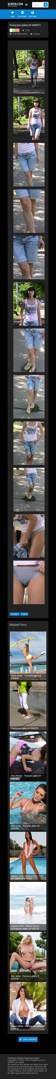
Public (24, 614)
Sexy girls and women (16, 4)
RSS (22, 1062)
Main (12, 16)
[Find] (46, 5)
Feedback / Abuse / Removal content (23, 1058)
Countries (32, 16)
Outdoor (14, 614)
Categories (22, 16)
